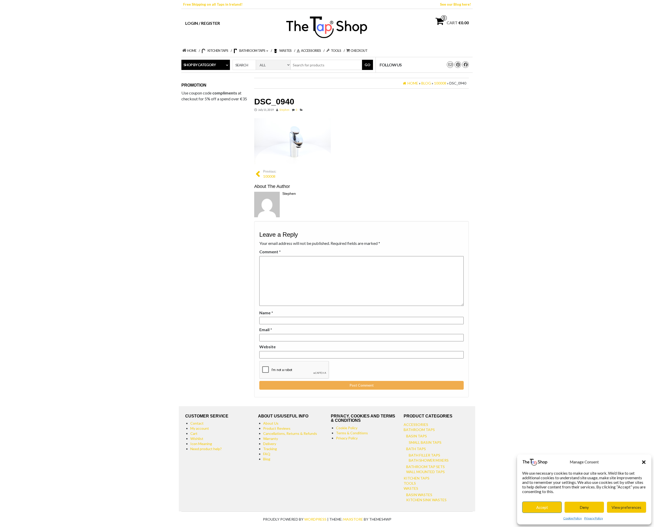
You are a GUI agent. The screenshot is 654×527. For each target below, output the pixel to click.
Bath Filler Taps (424, 455)
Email (265, 329)
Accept (542, 507)
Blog (266, 459)
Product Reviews (276, 428)
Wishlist (196, 438)
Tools (410, 483)
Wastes (411, 488)
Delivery (269, 443)
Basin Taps (416, 436)
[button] (643, 462)
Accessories (416, 424)
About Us (270, 423)
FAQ (266, 454)
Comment (270, 251)
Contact (197, 423)
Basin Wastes (419, 495)
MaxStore (353, 519)
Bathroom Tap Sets (425, 466)
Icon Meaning (201, 443)
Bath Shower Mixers (429, 460)
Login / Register (202, 23)
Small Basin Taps (425, 442)
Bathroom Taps (419, 429)
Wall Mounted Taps (425, 472)
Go (367, 65)
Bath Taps (416, 449)
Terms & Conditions (352, 433)
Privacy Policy (593, 518)
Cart (193, 433)
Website (267, 346)
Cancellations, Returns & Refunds (290, 433)
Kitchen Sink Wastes (426, 500)
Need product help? (206, 449)
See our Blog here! (455, 4)
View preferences (626, 507)
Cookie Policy (572, 518)
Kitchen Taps (416, 478)
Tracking (270, 449)
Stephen (284, 109)
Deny (584, 507)
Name (266, 312)
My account (199, 428)
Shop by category (199, 65)
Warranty (270, 438)
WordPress (315, 519)
